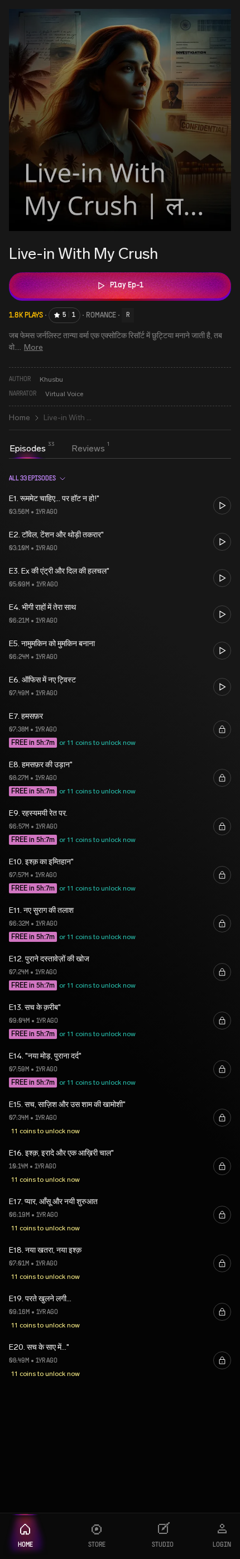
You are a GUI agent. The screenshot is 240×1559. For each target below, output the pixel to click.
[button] (120, 505)
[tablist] (57, 449)
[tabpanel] (120, 923)
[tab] (27, 448)
